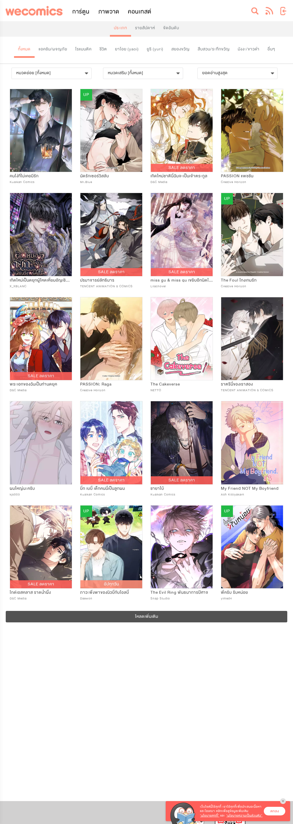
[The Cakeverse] (182, 338)
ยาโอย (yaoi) (127, 49)
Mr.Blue (86, 182)
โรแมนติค (83, 49)
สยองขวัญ (180, 49)
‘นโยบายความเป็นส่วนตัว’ (244, 815)
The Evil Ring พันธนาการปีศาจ (179, 592)
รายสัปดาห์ (145, 28)
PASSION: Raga (96, 384)
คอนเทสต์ (139, 12)
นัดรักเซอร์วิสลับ (94, 176)
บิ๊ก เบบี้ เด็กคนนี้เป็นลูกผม (102, 488)
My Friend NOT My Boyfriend (250, 488)
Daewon (86, 598)
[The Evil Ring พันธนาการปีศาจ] (182, 547)
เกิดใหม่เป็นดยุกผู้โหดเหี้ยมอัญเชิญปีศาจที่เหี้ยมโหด (54, 280)
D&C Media (159, 182)
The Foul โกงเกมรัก (239, 280)
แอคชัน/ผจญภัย (53, 49)
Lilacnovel (158, 286)
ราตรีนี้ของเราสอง (237, 384)
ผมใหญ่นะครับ (22, 488)
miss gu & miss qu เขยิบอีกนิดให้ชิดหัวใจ (188, 280)
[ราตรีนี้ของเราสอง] (252, 338)
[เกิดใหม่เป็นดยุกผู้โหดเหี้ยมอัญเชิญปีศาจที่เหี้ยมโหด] (41, 234)
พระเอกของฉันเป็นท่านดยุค (33, 384)
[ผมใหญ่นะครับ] (41, 442)
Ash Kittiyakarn (232, 494)
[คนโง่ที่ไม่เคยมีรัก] (41, 130)
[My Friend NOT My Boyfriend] (252, 442)
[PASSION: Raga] (111, 338)
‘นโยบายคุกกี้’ (209, 815)
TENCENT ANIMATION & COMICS (106, 286)
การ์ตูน (81, 12)
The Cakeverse (165, 384)
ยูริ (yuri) (155, 49)
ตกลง (274, 811)
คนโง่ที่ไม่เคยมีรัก (24, 176)
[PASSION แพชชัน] (252, 130)
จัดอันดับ (171, 28)
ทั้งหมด (24, 49)
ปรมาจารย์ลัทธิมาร (97, 280)
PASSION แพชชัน (237, 176)
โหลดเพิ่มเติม (146, 616)
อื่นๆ (271, 49)
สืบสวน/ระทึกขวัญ (214, 49)
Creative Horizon (233, 182)
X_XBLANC (18, 286)
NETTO (156, 390)
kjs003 (15, 494)
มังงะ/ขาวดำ (249, 49)
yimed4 (226, 598)
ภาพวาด (108, 12)
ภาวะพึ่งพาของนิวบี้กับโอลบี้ (104, 592)
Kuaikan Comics (22, 182)
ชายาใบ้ (157, 488)
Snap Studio (160, 598)
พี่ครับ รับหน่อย (234, 592)
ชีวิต (103, 49)
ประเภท (120, 28)
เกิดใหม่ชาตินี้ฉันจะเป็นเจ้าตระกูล (179, 176)
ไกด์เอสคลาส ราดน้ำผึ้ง (30, 592)
